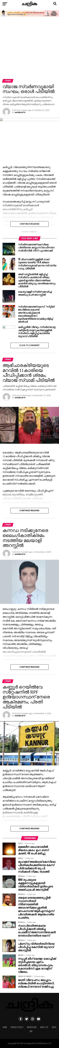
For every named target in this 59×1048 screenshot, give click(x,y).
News (54, 1027)
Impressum (31, 1027)
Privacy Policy (17, 1027)
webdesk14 (20, 112)
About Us (44, 1027)
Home (5, 1027)
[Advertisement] (29, 48)
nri (31, 1031)
